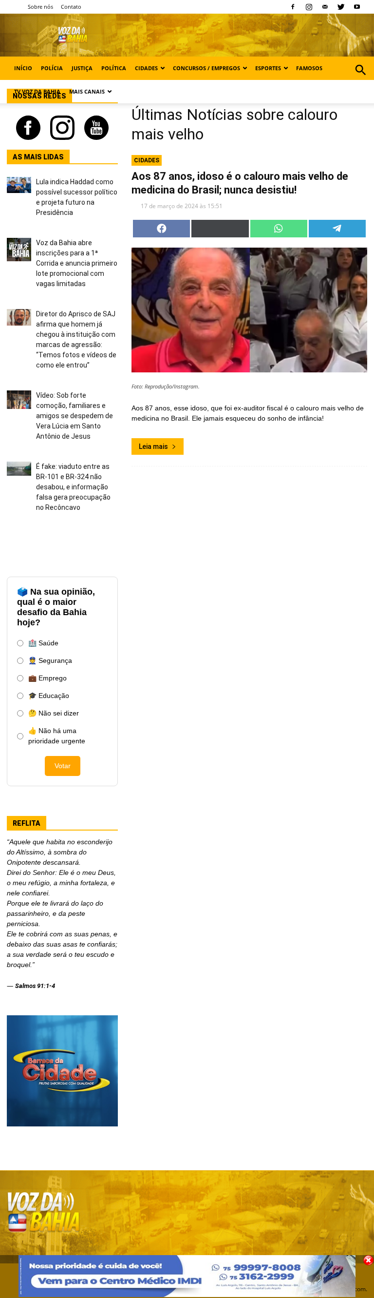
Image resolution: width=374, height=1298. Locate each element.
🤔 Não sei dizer (53, 713)
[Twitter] (341, 7)
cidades (146, 160)
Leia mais (153, 446)
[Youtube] (357, 7)
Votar (63, 766)
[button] (360, 80)
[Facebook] (292, 7)
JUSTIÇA (82, 68)
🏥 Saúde (43, 643)
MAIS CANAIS (87, 91)
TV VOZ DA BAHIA (37, 91)
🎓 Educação (48, 695)
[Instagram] (308, 7)
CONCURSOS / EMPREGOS (206, 68)
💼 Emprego (47, 678)
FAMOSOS (309, 68)
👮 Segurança (50, 660)
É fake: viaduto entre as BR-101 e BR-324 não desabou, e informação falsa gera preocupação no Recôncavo (73, 487)
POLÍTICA (113, 68)
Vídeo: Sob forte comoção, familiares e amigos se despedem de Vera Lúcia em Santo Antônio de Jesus (74, 415)
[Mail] (325, 7)
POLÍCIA (52, 68)
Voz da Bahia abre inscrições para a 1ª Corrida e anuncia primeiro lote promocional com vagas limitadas (76, 263)
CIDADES (146, 68)
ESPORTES (268, 68)
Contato (71, 6)
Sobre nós (40, 6)
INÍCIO (23, 68)
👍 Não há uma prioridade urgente (56, 736)
